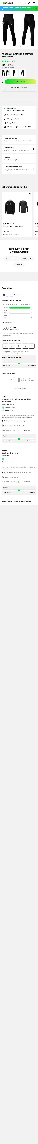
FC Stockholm (27, 259)
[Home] (7, 3)
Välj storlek (21, 82)
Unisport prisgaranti (13, 123)
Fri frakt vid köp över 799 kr (16, 115)
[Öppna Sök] (20, 3)
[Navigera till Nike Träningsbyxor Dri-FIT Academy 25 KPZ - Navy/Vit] (23, 73)
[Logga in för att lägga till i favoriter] (3, 82)
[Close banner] (36, 8)
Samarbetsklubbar (12, 259)
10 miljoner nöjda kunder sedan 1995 (19, 127)
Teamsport (19, 264)
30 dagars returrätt (13, 119)
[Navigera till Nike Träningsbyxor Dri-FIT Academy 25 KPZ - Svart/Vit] (14, 73)
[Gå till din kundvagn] (29, 3)
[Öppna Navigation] (34, 3)
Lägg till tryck (19, 87)
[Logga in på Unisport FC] (24, 3)
